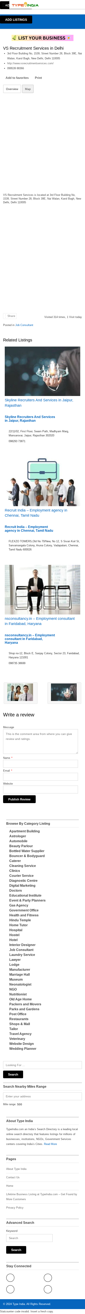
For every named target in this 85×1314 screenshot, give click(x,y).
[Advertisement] (42, 140)
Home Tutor (18, 925)
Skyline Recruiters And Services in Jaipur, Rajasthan (39, 402)
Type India (19, 1304)
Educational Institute (25, 895)
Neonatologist (20, 984)
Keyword (12, 1230)
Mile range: (9, 1104)
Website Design (21, 1043)
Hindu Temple (20, 920)
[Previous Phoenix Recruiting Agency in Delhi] (21, 693)
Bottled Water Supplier (26, 851)
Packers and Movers (25, 1004)
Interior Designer (22, 945)
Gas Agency (18, 905)
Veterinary (17, 1039)
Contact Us (13, 1177)
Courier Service (21, 875)
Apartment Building (24, 831)
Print (38, 77)
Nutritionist (18, 994)
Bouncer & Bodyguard (27, 856)
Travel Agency (20, 1034)
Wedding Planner (22, 1048)
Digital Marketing (22, 885)
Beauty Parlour (21, 846)
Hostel (14, 935)
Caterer (15, 861)
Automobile (18, 841)
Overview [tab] (12, 89)
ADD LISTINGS (16, 19)
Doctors (15, 890)
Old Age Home (20, 999)
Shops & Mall (19, 1024)
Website (8, 783)
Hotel (13, 940)
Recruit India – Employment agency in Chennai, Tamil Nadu (36, 512)
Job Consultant (24, 325)
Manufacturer (19, 969)
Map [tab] (28, 89)
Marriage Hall (19, 974)
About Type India (16, 1168)
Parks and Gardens (24, 1009)
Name (7, 757)
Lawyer (15, 959)
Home (9, 1185)
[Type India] (38, 4)
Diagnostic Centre (23, 880)
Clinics (14, 870)
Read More (50, 1144)
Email (7, 770)
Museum (16, 979)
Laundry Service (22, 955)
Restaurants (18, 1019)
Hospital (15, 930)
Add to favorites (17, 77)
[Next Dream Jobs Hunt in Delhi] (64, 693)
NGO (13, 989)
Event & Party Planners (27, 900)
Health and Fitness (24, 915)
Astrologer (17, 836)
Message (8, 727)
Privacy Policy (15, 1207)
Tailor (13, 1029)
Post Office (17, 1014)
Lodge (14, 964)
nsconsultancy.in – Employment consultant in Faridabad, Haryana (40, 621)
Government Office (24, 910)
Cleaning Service (22, 866)
